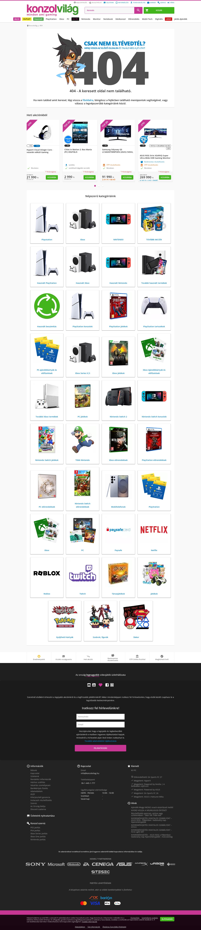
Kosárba (51, 177)
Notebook (108, 19)
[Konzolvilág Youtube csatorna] (94, 685)
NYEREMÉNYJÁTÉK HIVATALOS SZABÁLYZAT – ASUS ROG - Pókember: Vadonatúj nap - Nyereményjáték (151, 820)
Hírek (172, 2)
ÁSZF (32, 794)
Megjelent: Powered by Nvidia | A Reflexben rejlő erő (148, 785)
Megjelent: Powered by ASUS (145, 789)
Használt (38, 19)
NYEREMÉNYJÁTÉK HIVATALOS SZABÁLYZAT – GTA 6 (151, 826)
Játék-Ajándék (180, 19)
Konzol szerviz (37, 823)
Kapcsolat (34, 773)
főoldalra (88, 100)
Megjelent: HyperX (141, 780)
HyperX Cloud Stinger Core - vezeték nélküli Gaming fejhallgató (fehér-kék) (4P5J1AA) (41, 152)
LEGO (168, 19)
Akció (16, 19)
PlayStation (51, 19)
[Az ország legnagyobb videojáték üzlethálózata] (53, 10)
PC (68, 19)
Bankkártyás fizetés (39, 788)
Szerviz (163, 2)
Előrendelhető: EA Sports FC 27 (146, 777)
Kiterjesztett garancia (40, 797)
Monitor (97, 19)
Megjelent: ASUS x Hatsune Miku (147, 796)
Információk (123, 2)
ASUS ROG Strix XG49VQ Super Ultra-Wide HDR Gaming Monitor (155, 156)
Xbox (61, 19)
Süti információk (94, 927)
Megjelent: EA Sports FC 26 (144, 793)
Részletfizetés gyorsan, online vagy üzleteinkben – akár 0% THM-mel (147, 814)
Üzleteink (110, 2)
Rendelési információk (40, 779)
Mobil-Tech (147, 19)
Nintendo (85, 19)
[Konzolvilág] (100, 669)
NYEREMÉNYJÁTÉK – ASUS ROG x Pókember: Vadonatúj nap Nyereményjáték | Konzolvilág (152, 836)
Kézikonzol (121, 19)
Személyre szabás (150, 918)
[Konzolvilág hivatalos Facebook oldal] (107, 685)
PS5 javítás (35, 827)
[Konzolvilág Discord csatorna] (89, 685)
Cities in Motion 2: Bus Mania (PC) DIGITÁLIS (78, 150)
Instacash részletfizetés (41, 800)
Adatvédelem (36, 791)
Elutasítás (135, 918)
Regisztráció (96, 2)
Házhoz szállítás (37, 782)
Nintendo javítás (38, 839)
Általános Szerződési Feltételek (114, 927)
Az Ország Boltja (37, 806)
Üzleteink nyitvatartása (42, 815)
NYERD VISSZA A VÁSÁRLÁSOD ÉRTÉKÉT (149, 810)
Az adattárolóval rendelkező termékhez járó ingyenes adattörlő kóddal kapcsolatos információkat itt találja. (100, 851)
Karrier (153, 2)
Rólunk (33, 770)
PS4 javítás (35, 830)
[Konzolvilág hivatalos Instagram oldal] (112, 685)
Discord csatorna (38, 809)
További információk (89, 921)
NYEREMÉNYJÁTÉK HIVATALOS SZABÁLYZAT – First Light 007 (151, 831)
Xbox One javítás (38, 836)
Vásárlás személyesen (40, 785)
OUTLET (26, 19)
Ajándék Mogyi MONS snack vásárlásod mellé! (152, 807)
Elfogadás (167, 919)
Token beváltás (139, 2)
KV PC (75, 19)
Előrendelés (133, 19)
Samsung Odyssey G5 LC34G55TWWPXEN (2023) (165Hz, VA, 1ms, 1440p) (117, 152)
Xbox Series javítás (38, 833)
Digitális (159, 19)
